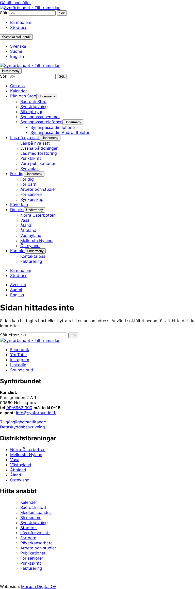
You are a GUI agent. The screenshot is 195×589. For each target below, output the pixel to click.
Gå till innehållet (15, 2)
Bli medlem (20, 22)
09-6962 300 (19, 407)
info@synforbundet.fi (36, 412)
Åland (15, 474)
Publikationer (32, 553)
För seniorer (31, 558)
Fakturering (31, 568)
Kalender (28, 502)
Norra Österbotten (27, 449)
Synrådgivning (34, 522)
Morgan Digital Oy (38, 586)
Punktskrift (30, 563)
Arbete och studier (38, 547)
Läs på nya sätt (35, 532)
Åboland (18, 469)
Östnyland (19, 479)
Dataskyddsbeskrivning (22, 426)
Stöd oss (18, 27)
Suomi (16, 51)
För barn (28, 537)
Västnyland (20, 464)
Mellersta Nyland (26, 454)
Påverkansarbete (36, 542)
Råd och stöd (33, 507)
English (17, 56)
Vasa (14, 459)
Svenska (18, 46)
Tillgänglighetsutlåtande (23, 421)
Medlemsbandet (36, 512)
